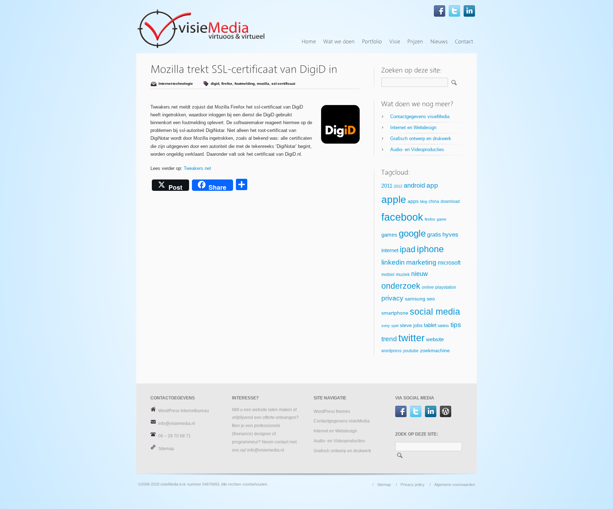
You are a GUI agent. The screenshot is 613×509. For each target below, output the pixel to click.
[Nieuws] (439, 41)
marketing (421, 262)
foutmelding (244, 83)
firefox (226, 83)
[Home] (309, 41)
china (434, 201)
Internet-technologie (176, 83)
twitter (411, 338)
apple (393, 199)
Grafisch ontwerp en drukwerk (420, 138)
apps (413, 201)
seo (431, 298)
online (428, 287)
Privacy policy (413, 484)
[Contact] (464, 41)
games (389, 235)
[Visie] (395, 41)
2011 (386, 186)
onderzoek (400, 286)
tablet (430, 325)
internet (389, 250)
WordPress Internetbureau (183, 410)
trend (389, 339)
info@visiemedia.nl (176, 423)
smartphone (394, 313)
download (450, 201)
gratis (434, 235)
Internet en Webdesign (413, 127)
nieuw (419, 273)
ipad (407, 249)
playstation (445, 287)
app (432, 185)
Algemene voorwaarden (454, 484)
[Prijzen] (415, 41)
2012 (398, 186)
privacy (392, 298)
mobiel (387, 274)
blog (423, 201)
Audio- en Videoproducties (417, 149)
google (412, 233)
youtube (411, 350)
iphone (430, 249)
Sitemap (166, 448)
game (441, 219)
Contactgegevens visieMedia (419, 116)
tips (456, 324)
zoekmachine (435, 350)
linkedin (393, 262)
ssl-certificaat (283, 83)
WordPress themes (332, 411)
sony (385, 325)
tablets (443, 325)
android (414, 185)
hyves (450, 234)
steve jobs (411, 325)
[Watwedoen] (339, 41)
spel (394, 325)
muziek (403, 274)
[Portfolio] (372, 41)
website (435, 339)
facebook (402, 217)
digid (215, 83)
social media (435, 311)
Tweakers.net (197, 168)
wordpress (391, 350)
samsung (415, 298)
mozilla (263, 83)
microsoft (449, 263)
